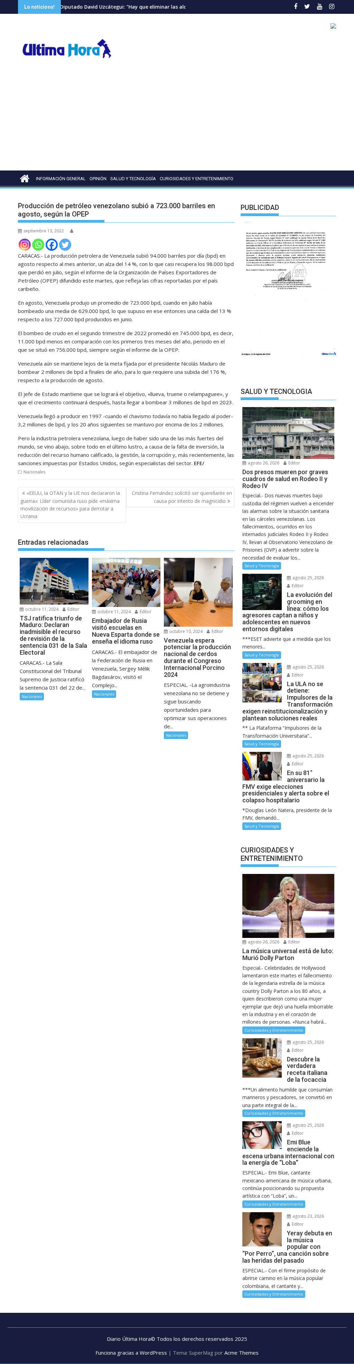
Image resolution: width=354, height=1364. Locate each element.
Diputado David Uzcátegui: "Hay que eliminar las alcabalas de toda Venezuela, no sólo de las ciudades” (147, 6)
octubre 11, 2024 (41, 609)
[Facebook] (52, 245)
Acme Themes (241, 1352)
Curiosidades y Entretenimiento (196, 178)
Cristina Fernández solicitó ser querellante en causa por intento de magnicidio (182, 497)
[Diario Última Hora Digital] (25, 177)
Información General (61, 178)
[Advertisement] (177, 118)
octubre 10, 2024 (185, 631)
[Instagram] (25, 245)
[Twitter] (65, 245)
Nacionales (34, 472)
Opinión (98, 178)
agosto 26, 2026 (263, 463)
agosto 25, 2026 (307, 578)
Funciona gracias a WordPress (131, 1352)
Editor (72, 609)
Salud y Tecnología (133, 178)
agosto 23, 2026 (307, 1216)
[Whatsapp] (38, 245)
